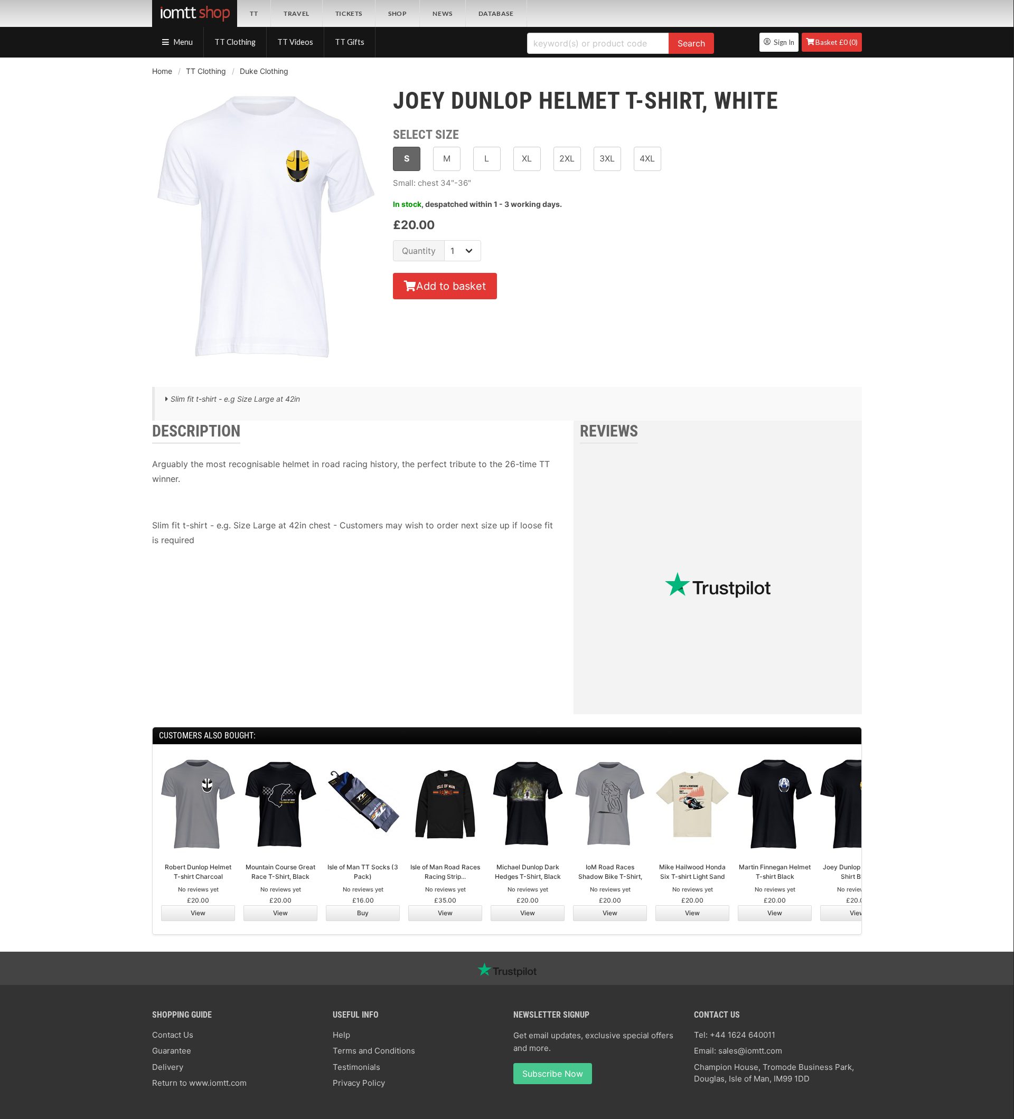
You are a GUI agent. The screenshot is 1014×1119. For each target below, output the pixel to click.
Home (162, 71)
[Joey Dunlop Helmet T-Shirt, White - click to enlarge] (266, 368)
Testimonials (356, 1067)
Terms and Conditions (374, 1051)
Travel (296, 13)
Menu (182, 41)
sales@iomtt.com (750, 1051)
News (442, 13)
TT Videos (295, 41)
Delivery (167, 1067)
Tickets (348, 13)
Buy (363, 913)
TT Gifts (349, 41)
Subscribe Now (552, 1073)
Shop (397, 13)
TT (254, 13)
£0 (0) (836, 42)
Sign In (782, 42)
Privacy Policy (359, 1083)
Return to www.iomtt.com (199, 1083)
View (198, 913)
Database (496, 13)
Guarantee (171, 1051)
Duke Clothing (264, 71)
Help (341, 1035)
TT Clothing (235, 41)
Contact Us (172, 1035)
